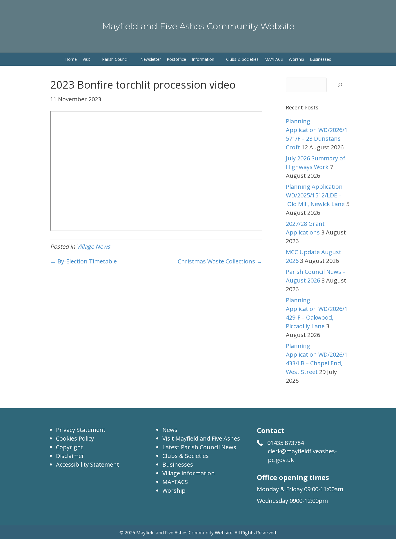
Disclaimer (70, 456)
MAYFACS (175, 482)
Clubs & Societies (185, 456)
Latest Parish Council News (199, 447)
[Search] (340, 85)
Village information (188, 473)
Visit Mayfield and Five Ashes (201, 438)
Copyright (69, 447)
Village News (93, 246)
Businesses (177, 464)
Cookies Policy (75, 438)
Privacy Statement (81, 430)
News (169, 430)
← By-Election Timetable (83, 261)
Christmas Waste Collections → (220, 261)
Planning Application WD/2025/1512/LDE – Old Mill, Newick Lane (315, 195)
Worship (174, 490)
